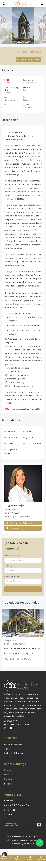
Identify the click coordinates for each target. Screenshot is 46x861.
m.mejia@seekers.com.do (18, 724)
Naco (6, 774)
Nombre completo (12, 555)
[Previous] (4, 25)
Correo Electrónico (12, 576)
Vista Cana (9, 814)
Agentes (8, 748)
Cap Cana (8, 800)
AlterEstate (29, 843)
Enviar (23, 589)
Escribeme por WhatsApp (21, 523)
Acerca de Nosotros (13, 744)
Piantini (7, 770)
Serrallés (8, 783)
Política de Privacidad (13, 753)
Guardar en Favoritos (30, 59)
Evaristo (8, 779)
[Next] (42, 25)
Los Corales (9, 809)
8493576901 (12, 720)
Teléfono (8, 566)
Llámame (14, 528)
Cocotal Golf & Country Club (17, 805)
